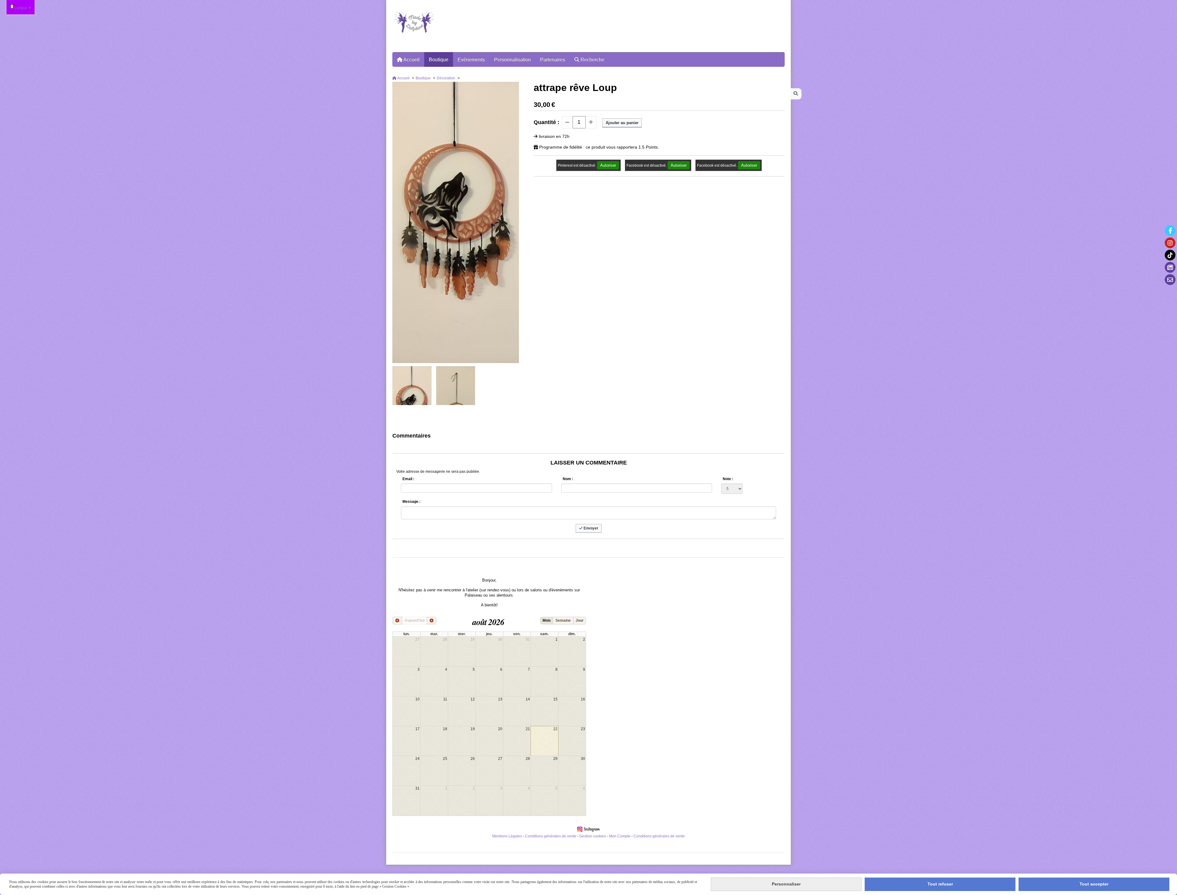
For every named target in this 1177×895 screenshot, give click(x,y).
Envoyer (590, 528)
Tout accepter (1094, 884)
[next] (431, 620)
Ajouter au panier (622, 122)
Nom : (568, 479)
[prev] (397, 620)
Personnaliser (786, 884)
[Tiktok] (1170, 255)
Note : (728, 479)
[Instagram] (1170, 242)
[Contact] (1170, 279)
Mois (547, 620)
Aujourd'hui (415, 620)
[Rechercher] (796, 93)
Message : (411, 501)
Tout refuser (940, 884)
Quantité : (546, 122)
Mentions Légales (507, 836)
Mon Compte (619, 836)
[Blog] (1170, 267)
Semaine (563, 620)
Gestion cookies (593, 836)
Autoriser (608, 165)
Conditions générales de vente (550, 836)
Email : (408, 479)
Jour (580, 620)
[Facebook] (1170, 230)
